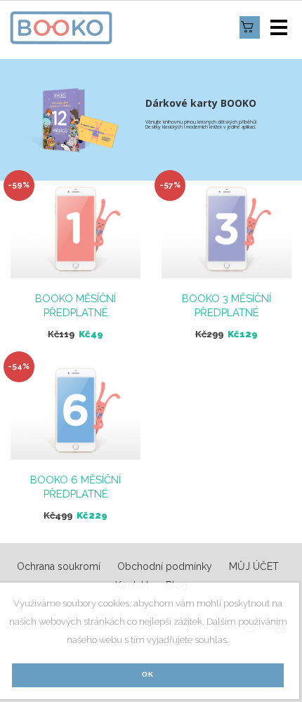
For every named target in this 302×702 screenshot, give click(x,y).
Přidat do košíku (75, 231)
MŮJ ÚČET (254, 566)
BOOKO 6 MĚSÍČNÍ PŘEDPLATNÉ (75, 487)
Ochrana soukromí (58, 566)
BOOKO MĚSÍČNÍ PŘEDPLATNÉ (75, 305)
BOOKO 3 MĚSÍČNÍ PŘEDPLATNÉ (226, 305)
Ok (148, 674)
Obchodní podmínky (164, 566)
